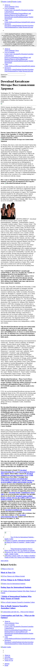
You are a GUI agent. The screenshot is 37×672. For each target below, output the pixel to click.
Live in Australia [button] (10, 8)
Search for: (4, 74)
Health (19, 17)
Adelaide (23, 22)
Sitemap (7, 663)
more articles (4, 560)
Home (6, 665)
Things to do (13, 15)
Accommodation (13, 13)
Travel (19, 15)
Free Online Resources (22, 27)
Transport (21, 13)
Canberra (32, 22)
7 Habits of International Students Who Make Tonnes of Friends (16, 597)
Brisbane (18, 22)
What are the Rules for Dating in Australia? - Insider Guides (20, 541)
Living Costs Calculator (12, 10)
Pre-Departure (23, 10)
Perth (28, 22)
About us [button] (7, 5)
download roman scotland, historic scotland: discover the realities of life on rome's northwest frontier (18, 497)
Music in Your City (8, 572)
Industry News (14, 6)
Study (10, 18)
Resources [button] (8, 24)
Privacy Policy (9, 658)
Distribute (18, 25)
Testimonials (11, 27)
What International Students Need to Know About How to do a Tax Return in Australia (20, 549)
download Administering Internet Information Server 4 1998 (17, 474)
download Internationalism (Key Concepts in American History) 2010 (18, 471)
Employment (13, 17)
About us (7, 6)
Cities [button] (6, 20)
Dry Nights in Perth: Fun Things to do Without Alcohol (20, 556)
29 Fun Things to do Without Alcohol (15, 580)
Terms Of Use (9, 660)
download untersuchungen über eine (13, 515)
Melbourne (12, 22)
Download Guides (10, 25)
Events (31, 27)
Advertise (24, 25)
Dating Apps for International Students (16, 587)
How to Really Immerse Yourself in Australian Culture (14, 607)
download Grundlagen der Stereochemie (18, 510)
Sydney (7, 22)
